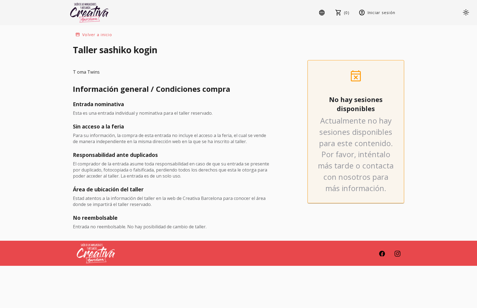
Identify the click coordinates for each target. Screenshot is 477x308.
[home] (89, 12)
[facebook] (382, 253)
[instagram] (397, 253)
